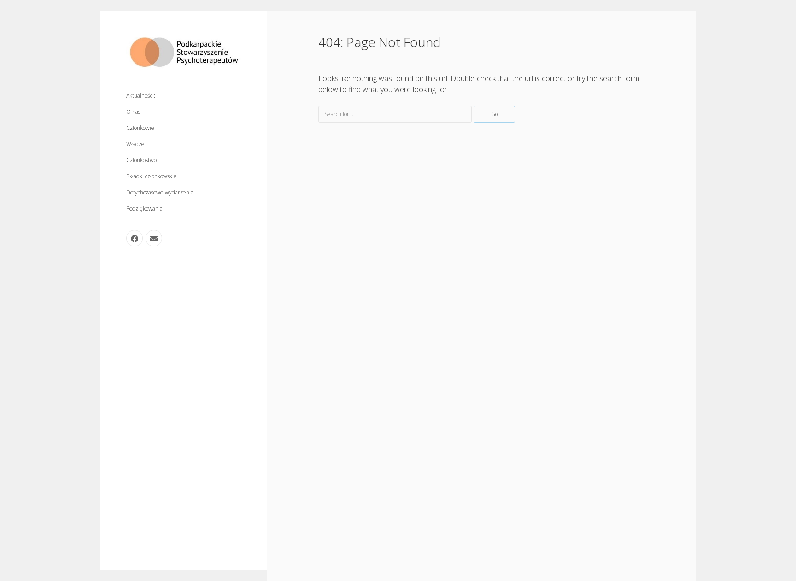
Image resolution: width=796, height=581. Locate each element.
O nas (133, 112)
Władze (135, 144)
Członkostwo (141, 160)
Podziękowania (144, 208)
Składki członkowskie (151, 176)
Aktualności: (140, 96)
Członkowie (140, 128)
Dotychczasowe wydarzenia (159, 192)
